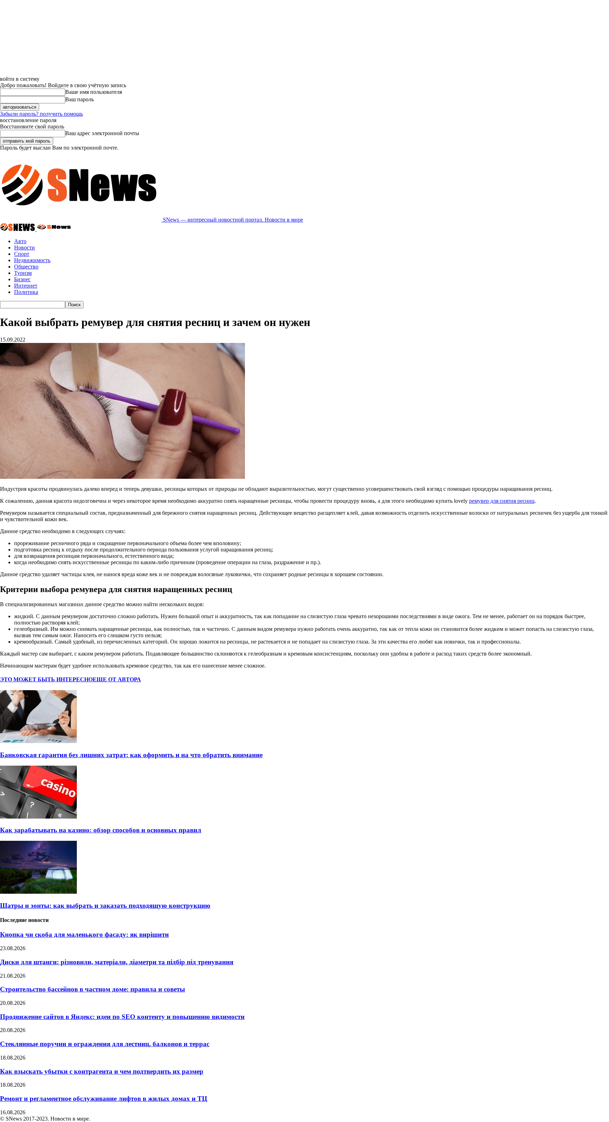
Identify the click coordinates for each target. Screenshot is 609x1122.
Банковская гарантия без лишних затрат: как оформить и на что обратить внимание (131, 755)
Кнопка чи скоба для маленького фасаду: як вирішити (84, 934)
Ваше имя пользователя (93, 92)
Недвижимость (32, 260)
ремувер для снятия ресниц (502, 501)
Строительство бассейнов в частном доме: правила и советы (92, 989)
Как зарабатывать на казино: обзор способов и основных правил (100, 830)
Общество (26, 267)
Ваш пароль (79, 99)
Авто (20, 241)
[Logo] (18, 229)
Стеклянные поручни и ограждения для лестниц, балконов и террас (104, 1044)
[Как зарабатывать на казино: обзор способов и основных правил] (38, 817)
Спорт (21, 254)
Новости (24, 248)
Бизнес (22, 279)
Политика (26, 292)
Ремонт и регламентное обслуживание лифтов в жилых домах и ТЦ (103, 1098)
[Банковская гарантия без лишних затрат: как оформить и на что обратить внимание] (38, 741)
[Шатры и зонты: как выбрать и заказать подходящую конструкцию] (38, 892)
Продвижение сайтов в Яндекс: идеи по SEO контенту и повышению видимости (122, 1016)
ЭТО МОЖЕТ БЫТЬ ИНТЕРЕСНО (46, 679)
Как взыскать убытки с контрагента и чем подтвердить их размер (101, 1071)
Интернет (25, 286)
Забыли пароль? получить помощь (41, 114)
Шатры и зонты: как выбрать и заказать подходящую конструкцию (105, 905)
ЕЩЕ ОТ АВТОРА (117, 679)
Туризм (23, 273)
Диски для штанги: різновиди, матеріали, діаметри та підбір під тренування (116, 962)
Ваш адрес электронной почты (102, 133)
